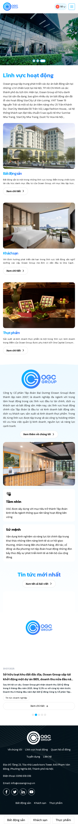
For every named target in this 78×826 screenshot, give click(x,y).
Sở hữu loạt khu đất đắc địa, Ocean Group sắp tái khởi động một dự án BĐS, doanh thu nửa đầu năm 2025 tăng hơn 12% (38, 679)
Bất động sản (16, 820)
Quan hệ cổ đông (61, 750)
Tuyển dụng (33, 757)
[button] (33, 60)
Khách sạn (40, 820)
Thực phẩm (63, 820)
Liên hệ (47, 757)
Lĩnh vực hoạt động (36, 750)
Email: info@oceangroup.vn (19, 783)
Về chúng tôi (15, 750)
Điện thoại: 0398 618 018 (17, 776)
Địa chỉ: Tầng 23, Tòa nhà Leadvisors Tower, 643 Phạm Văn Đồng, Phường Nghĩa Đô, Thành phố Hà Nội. (36, 767)
